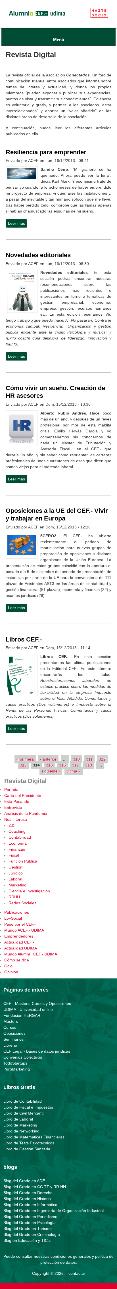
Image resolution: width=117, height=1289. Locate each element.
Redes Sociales (22, 903)
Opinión (11, 972)
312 (102, 759)
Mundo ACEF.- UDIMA (24, 930)
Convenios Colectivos (22, 1057)
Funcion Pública (23, 861)
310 (76, 759)
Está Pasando (16, 801)
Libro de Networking (21, 1131)
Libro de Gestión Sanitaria (26, 1149)
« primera (25, 759)
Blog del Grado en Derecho (28, 1192)
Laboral (15, 879)
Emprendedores (18, 936)
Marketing (17, 885)
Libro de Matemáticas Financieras (33, 1137)
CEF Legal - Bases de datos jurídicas (36, 1051)
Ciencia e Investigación (29, 891)
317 (75, 765)
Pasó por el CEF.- (20, 924)
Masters (10, 1021)
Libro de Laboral (18, 1119)
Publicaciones (16, 912)
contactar (76, 1273)
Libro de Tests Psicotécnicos (28, 1143)
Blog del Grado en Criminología (31, 1234)
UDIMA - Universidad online (28, 1009)
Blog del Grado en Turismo (27, 1228)
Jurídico (16, 873)
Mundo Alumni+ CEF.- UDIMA (30, 954)
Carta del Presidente (22, 795)
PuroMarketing (16, 1069)
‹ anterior (48, 759)
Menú (58, 39)
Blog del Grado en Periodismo (30, 1216)
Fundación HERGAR (21, 1015)
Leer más (17, 223)
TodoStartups (15, 1063)
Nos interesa (15, 819)
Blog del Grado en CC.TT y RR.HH (34, 1186)
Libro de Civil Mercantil (23, 1113)
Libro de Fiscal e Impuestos (28, 1107)
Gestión (15, 867)
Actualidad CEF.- (19, 942)
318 (88, 765)
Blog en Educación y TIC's (27, 1240)
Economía (18, 843)
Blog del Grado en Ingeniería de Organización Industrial (53, 1210)
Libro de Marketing (20, 1125)
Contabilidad (20, 837)
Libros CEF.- (24, 639)
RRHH (14, 897)
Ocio (8, 966)
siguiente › (50, 771)
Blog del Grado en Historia (27, 1198)
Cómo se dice (16, 960)
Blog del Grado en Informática (30, 1204)
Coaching (17, 831)
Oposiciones (14, 1033)
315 (49, 765)
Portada (11, 789)
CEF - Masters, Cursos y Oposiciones (37, 1003)
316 (62, 765)
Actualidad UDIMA (20, 948)
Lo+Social (13, 918)
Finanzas (17, 849)
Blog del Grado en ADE (24, 1180)
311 (89, 759)
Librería (10, 1045)
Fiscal (14, 855)
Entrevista (13, 807)
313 (23, 765)
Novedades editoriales (38, 255)
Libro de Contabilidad (22, 1101)
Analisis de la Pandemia (25, 813)
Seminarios (13, 1039)
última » (73, 771)
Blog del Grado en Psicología (29, 1222)
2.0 (11, 825)
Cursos (9, 1027)
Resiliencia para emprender (46, 152)
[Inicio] (37, 17)
